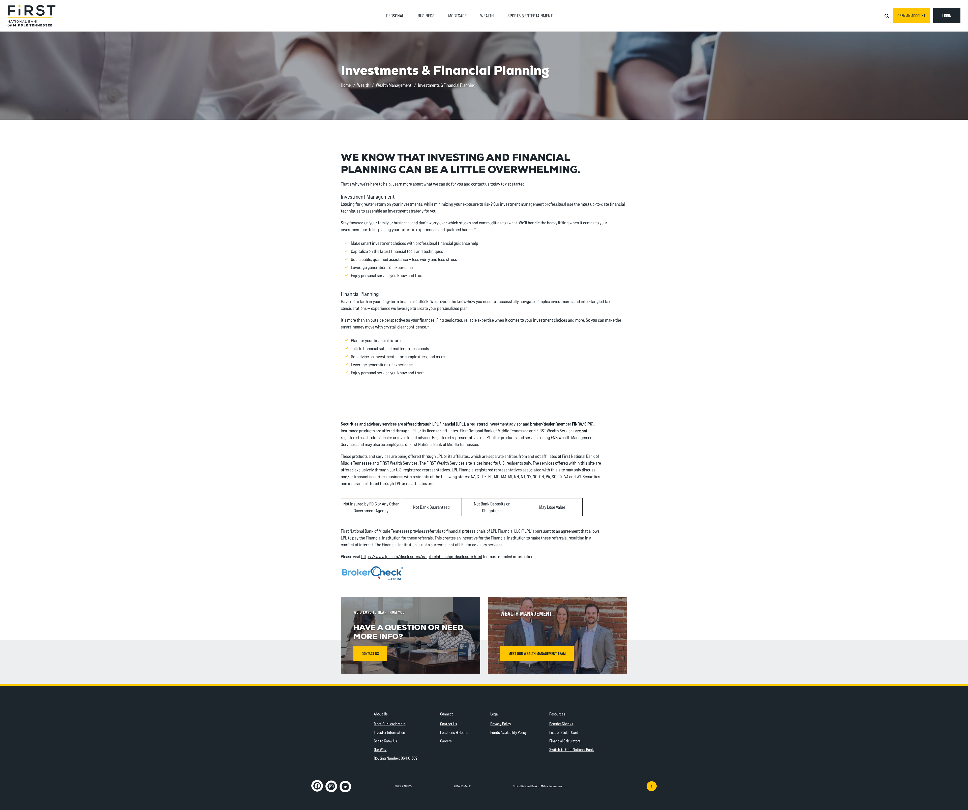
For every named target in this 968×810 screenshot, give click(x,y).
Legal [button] (494, 713)
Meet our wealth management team (537, 653)
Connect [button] (446, 713)
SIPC (588, 424)
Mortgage (457, 15)
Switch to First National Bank (571, 749)
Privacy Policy (500, 723)
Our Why (380, 749)
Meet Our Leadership (389, 723)
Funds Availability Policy (508, 732)
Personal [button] (395, 15)
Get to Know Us (385, 740)
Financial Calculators (565, 740)
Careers (446, 740)
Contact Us (448, 723)
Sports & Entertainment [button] (530, 15)
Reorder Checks (561, 723)
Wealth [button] (487, 15)
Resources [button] (557, 713)
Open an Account (911, 15)
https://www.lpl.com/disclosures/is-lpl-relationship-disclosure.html (421, 556)
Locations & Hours (454, 732)
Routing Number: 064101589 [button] (395, 758)
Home (346, 85)
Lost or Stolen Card (563, 732)
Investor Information (389, 732)
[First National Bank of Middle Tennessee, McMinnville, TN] (31, 15)
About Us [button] (381, 713)
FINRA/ (578, 424)
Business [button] (426, 15)
